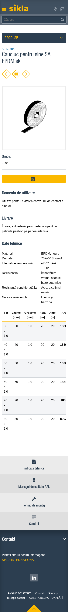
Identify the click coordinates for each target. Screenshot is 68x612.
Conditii (39, 593)
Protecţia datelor (15, 597)
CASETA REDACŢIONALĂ (44, 597)
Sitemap (53, 593)
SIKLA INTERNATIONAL (19, 560)
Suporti (10, 48)
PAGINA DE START (19, 593)
